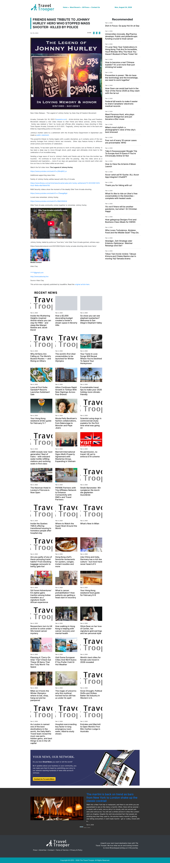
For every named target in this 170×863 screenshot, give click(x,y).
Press (35, 850)
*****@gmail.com (36, 273)
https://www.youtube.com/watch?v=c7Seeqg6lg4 (48, 193)
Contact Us (95, 7)
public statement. (42, 135)
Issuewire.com (61, 119)
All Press (85, 7)
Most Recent (75, 7)
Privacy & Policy (76, 850)
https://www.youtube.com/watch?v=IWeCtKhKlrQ (48, 201)
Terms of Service (62, 850)
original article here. (82, 284)
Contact (51, 850)
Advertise (42, 850)
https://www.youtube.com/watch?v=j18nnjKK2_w (48, 171)
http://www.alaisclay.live (39, 276)
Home (65, 7)
